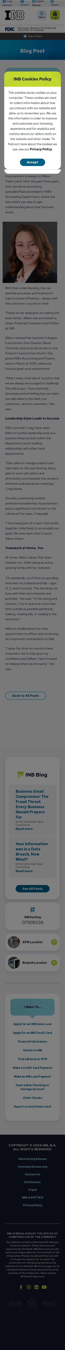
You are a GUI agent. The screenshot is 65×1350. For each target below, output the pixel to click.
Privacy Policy (41, 149)
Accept (32, 162)
